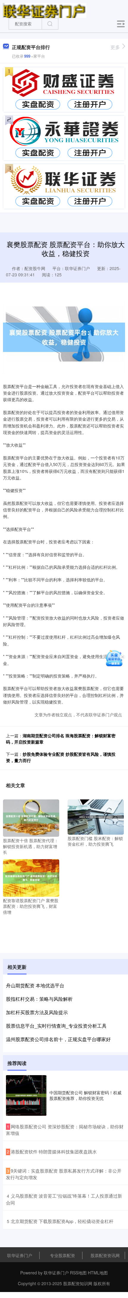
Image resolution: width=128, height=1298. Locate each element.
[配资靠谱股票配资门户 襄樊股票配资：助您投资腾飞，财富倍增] (31, 877)
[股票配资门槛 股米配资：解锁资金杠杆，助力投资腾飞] (96, 816)
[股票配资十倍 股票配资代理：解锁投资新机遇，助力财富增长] (31, 817)
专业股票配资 (62, 1255)
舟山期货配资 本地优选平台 (35, 985)
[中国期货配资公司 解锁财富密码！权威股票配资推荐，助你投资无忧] (26, 1095)
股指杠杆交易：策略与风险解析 (39, 998)
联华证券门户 (19, 1255)
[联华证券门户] (44, 10)
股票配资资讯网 (105, 1255)
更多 (115, 47)
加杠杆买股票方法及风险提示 (37, 1012)
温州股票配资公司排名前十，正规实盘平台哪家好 (58, 1039)
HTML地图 (98, 1273)
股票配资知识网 (77, 1283)
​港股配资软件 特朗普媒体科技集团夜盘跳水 (54, 1151)
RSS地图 (78, 1273)
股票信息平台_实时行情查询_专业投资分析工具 (56, 1025)
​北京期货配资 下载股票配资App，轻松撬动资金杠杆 (62, 1221)
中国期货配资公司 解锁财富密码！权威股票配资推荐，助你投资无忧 (85, 1095)
